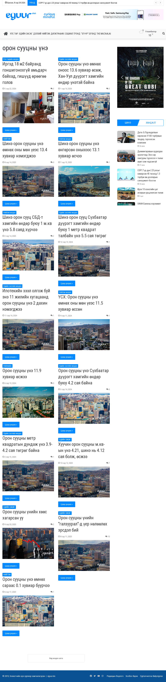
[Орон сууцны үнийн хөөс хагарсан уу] (28, 543)
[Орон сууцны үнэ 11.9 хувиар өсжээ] (28, 402)
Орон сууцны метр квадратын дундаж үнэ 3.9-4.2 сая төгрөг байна (27, 444)
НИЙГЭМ (46, 33)
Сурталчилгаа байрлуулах (151, 676)
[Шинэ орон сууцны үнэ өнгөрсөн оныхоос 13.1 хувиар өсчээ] (84, 181)
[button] (111, 14)
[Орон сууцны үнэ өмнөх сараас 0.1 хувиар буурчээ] (28, 610)
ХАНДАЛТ (151, 122)
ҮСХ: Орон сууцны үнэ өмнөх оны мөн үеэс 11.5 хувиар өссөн (80, 303)
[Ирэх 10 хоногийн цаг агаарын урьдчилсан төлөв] (126, 194)
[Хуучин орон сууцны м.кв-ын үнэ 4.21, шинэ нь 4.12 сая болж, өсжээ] (84, 482)
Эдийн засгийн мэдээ (68, 59)
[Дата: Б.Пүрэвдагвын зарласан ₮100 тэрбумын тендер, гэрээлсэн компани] (126, 137)
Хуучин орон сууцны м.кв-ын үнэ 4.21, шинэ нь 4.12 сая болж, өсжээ (81, 450)
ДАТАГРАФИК (57, 33)
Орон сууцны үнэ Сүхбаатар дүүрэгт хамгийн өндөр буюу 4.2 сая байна (83, 377)
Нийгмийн (7, 366)
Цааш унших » (11, 130)
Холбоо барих (132, 676)
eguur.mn (51, 676)
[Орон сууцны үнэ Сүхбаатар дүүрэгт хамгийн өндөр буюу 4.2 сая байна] (84, 408)
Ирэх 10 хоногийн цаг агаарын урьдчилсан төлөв (60, 3)
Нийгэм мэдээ (65, 139)
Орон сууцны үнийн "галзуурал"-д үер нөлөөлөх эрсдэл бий (82, 524)
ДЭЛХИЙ (37, 33)
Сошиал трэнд (72, 33)
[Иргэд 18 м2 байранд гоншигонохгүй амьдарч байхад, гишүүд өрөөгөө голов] (28, 107)
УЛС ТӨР (14, 33)
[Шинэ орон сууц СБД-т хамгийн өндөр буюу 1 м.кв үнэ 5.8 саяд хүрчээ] (28, 255)
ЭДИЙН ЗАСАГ (25, 33)
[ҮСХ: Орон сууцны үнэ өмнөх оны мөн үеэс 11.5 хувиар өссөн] (84, 334)
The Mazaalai (104, 33)
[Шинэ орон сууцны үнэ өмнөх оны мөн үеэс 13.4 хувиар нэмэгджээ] (28, 181)
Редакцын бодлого (115, 676)
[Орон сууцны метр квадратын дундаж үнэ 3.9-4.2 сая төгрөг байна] (28, 475)
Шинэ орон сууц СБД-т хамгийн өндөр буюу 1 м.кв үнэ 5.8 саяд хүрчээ (27, 223)
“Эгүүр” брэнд (88, 33)
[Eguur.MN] (30, 16)
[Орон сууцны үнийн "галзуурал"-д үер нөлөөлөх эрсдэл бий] (84, 555)
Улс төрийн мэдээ (11, 59)
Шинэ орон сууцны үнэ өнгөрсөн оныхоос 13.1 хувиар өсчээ (79, 150)
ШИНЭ (128, 122)
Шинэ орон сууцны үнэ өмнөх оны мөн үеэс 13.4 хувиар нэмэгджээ (24, 150)
